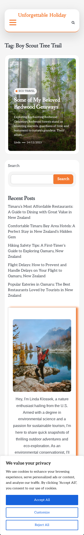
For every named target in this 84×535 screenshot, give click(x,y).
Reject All (42, 525)
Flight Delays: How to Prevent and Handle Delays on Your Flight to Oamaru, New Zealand (37, 270)
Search (14, 166)
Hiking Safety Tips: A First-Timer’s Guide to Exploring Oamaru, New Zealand (37, 251)
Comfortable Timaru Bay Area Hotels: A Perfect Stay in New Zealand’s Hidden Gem (41, 231)
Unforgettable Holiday (42, 15)
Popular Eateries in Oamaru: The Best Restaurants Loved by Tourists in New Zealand (40, 290)
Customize (42, 512)
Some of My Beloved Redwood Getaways (37, 103)
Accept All (42, 500)
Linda (17, 142)
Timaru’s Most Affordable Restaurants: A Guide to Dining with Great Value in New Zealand (40, 212)
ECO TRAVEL (27, 90)
